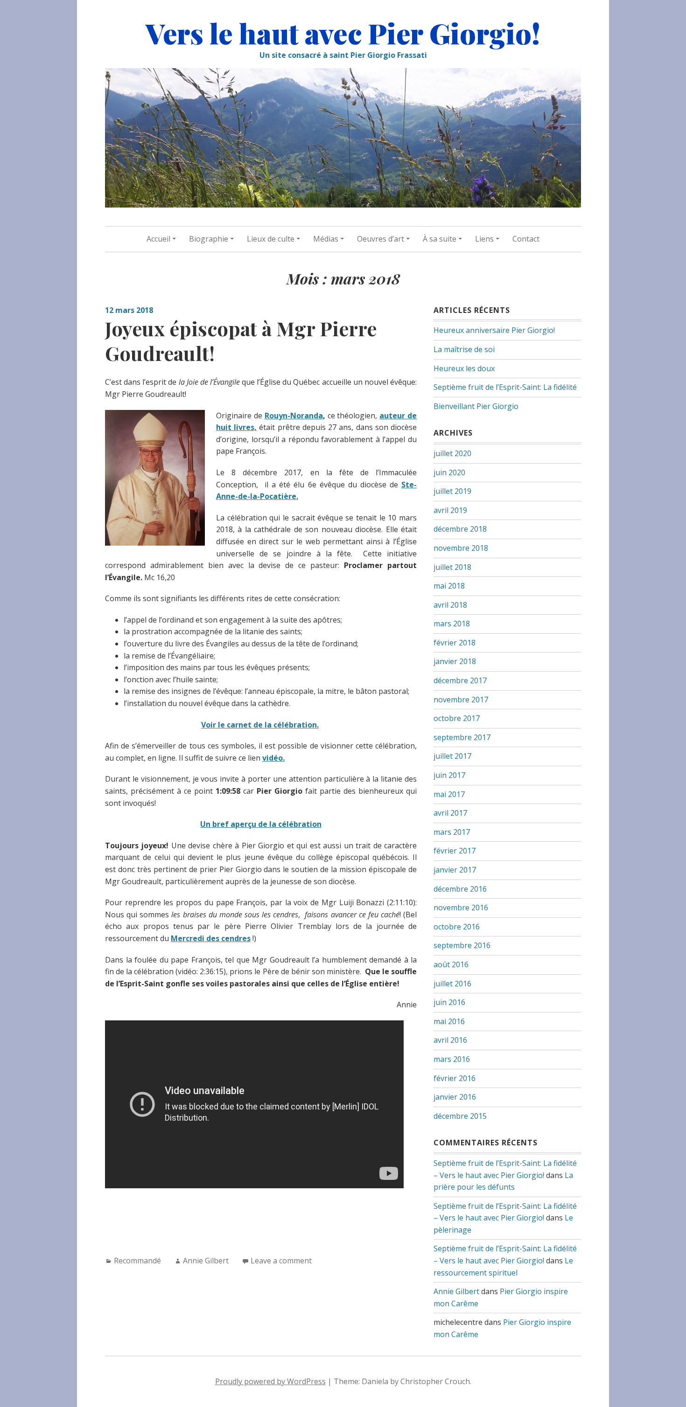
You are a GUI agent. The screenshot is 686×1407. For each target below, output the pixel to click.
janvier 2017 (455, 870)
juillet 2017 (452, 756)
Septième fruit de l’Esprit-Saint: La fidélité (505, 387)
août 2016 (451, 964)
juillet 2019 (452, 491)
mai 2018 (449, 586)
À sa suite (439, 239)
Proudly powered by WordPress (270, 1381)
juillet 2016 (452, 983)
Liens (484, 239)
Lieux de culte (270, 239)
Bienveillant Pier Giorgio (476, 406)
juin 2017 (449, 775)
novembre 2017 (461, 699)
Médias (325, 239)
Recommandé (137, 1260)
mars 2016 (452, 1059)
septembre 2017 (462, 737)
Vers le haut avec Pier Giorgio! (343, 32)
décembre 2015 (460, 1116)
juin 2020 (449, 472)
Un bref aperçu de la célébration (261, 824)
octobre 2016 (457, 927)
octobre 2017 (457, 718)
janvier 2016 (455, 1097)
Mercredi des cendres (211, 938)
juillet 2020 (452, 453)
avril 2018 (450, 605)
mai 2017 (449, 794)
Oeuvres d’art (380, 239)
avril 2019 (450, 510)
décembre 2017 (460, 680)
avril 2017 (450, 813)
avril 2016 (450, 1040)
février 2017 (455, 851)
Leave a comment (281, 1260)
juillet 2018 (452, 567)
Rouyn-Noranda (294, 415)
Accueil (158, 239)
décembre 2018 (460, 529)
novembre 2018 (461, 548)
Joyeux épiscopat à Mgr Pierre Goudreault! (241, 340)
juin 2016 (449, 1002)
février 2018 (455, 643)
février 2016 (455, 1078)
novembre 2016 (461, 907)
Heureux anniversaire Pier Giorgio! (494, 330)
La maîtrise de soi (464, 349)
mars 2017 (452, 832)
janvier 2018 (455, 661)
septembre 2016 (462, 945)
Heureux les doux (464, 368)
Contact (525, 239)
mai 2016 (449, 1021)
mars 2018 (452, 623)
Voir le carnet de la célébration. (260, 725)
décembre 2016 (460, 889)
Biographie (208, 239)
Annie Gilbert (206, 1260)
